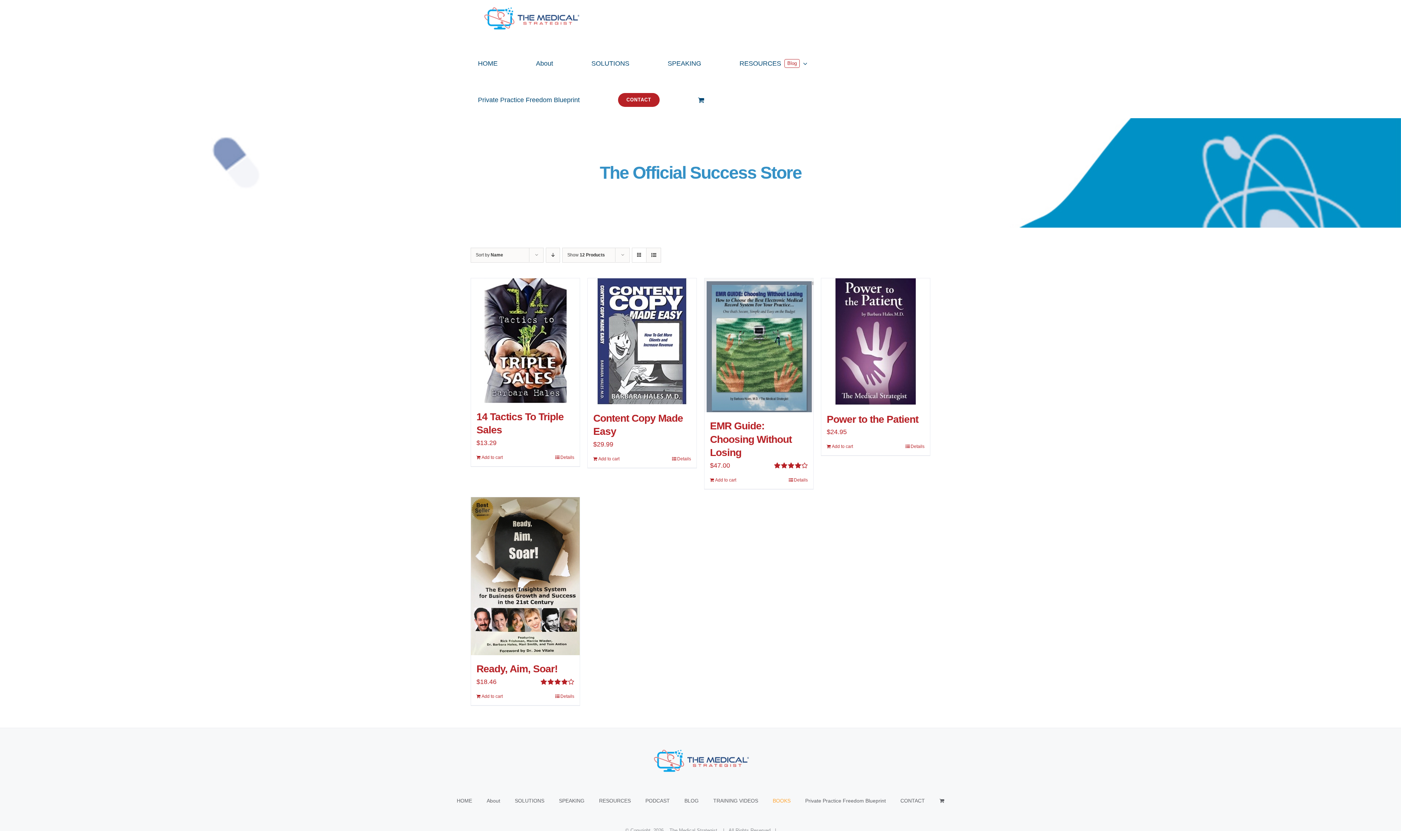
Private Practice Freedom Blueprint (845, 801)
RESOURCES (615, 801)
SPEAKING (571, 801)
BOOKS (782, 801)
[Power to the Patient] (875, 342)
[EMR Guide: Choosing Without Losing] (759, 345)
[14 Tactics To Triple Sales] (525, 340)
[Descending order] (553, 255)
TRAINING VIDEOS (735, 801)
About (493, 801)
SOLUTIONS (529, 801)
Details (567, 457)
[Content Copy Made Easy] (642, 341)
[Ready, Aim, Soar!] (525, 576)
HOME (464, 801)
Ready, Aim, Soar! (516, 669)
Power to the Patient (872, 419)
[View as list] (654, 255)
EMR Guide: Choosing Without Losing (751, 439)
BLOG (691, 801)
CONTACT (912, 801)
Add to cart (492, 457)
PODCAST (657, 801)
